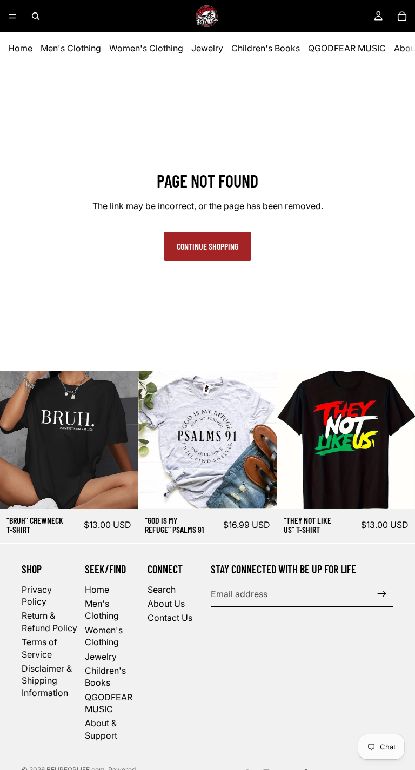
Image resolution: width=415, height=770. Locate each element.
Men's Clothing (71, 48)
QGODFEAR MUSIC (347, 48)
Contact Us (170, 617)
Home (20, 48)
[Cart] (402, 16)
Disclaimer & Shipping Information (47, 680)
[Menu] (12, 16)
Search (162, 589)
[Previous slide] (16, 440)
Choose (130, 492)
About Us (166, 603)
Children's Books (265, 48)
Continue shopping (207, 246)
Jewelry (207, 48)
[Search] (36, 16)
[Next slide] (121, 440)
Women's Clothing (146, 48)
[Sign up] (382, 593)
